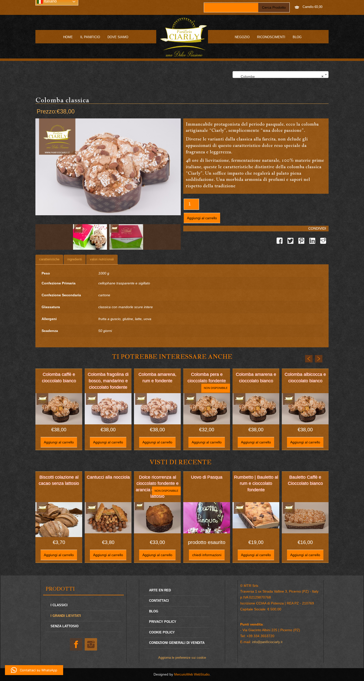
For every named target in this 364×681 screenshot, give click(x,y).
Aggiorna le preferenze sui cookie (182, 657)
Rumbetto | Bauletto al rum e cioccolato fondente (256, 483)
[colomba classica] (90, 237)
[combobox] (281, 74)
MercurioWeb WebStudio (191, 674)
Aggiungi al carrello (202, 218)
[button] (34, 670)
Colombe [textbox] (279, 77)
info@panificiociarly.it (267, 642)
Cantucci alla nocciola (108, 477)
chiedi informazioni (206, 555)
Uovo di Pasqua (206, 477)
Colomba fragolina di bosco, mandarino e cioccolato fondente (108, 380)
